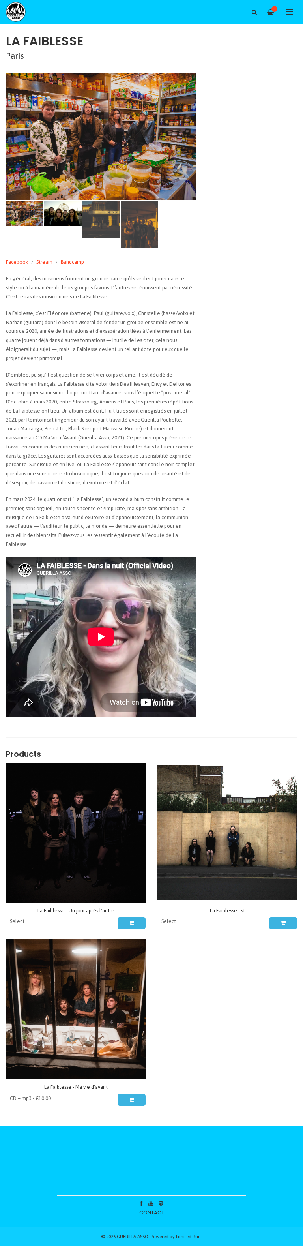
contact (151, 1212)
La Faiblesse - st (227, 911)
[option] (101, 136)
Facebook (17, 262)
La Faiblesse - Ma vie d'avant (76, 1087)
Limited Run (188, 1236)
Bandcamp (72, 262)
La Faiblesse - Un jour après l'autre (75, 911)
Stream (44, 262)
